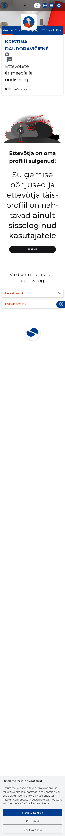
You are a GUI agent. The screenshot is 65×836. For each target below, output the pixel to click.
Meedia (8, 30)
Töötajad (48, 30)
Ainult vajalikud (32, 830)
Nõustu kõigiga (32, 812)
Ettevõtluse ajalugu (27, 30)
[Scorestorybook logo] (4, 5)
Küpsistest (32, 821)
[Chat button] (44, 5)
